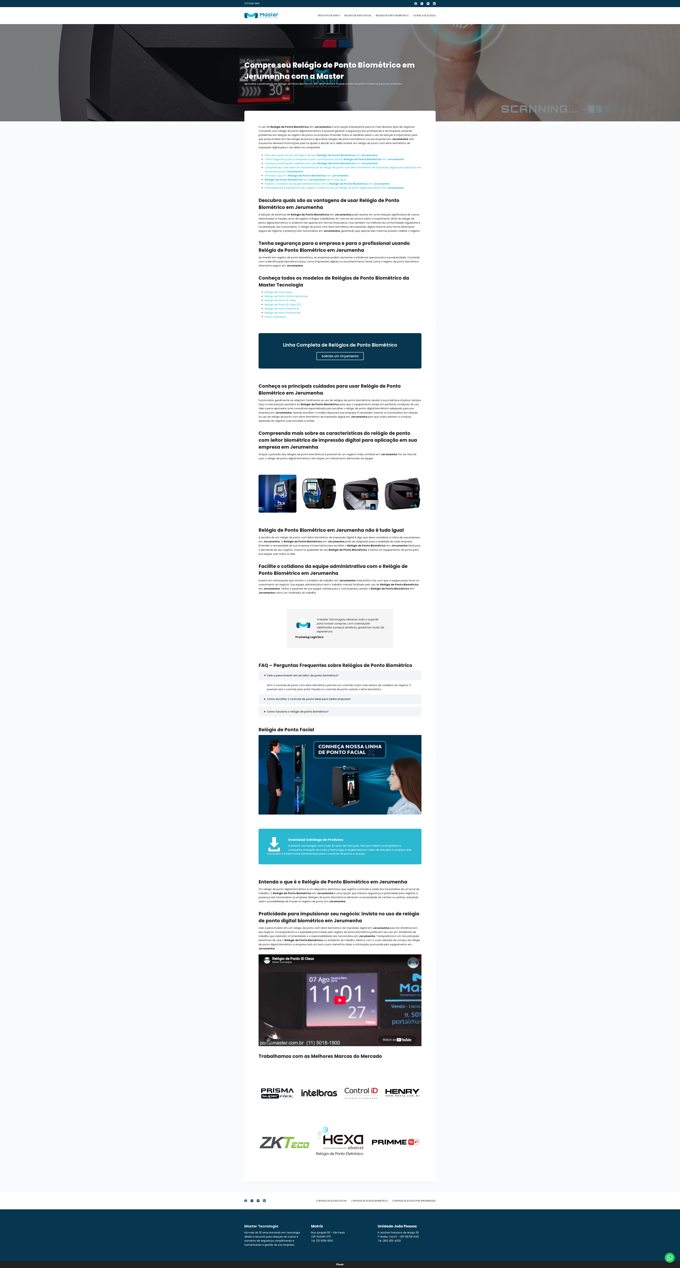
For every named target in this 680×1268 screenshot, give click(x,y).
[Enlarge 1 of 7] (292, 1078)
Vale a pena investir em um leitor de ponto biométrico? (303, 675)
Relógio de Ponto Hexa (278, 292)
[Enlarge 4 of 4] (417, 479)
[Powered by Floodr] (340, 1264)
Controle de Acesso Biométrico (369, 1200)
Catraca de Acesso (424, 15)
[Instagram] (422, 3)
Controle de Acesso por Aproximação (414, 1200)
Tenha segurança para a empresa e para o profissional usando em (334, 159)
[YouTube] (428, 3)
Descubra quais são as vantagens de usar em (321, 155)
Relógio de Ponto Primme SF (282, 308)
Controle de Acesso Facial (331, 1200)
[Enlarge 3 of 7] (375, 1078)
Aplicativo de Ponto (329, 15)
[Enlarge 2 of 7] (333, 1078)
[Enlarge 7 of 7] (417, 1120)
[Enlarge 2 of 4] (333, 479)
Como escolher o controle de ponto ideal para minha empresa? (309, 699)
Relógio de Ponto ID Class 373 (283, 304)
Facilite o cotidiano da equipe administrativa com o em (327, 184)
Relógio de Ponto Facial (357, 15)
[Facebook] (415, 3)
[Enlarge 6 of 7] (361, 1120)
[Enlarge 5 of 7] (306, 1120)
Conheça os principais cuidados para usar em (321, 163)
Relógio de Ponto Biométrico (392, 15)
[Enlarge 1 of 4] (292, 479)
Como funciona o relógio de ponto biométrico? (297, 711)
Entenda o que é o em (306, 175)
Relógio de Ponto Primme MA (282, 313)
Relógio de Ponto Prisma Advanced (286, 296)
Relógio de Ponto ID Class (280, 300)
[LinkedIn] (434, 3)
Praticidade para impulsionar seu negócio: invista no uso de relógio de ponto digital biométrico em (334, 188)
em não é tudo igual (305, 179)
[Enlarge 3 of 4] (375, 479)
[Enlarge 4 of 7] (417, 1078)
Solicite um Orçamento (340, 356)
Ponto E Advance (275, 317)
